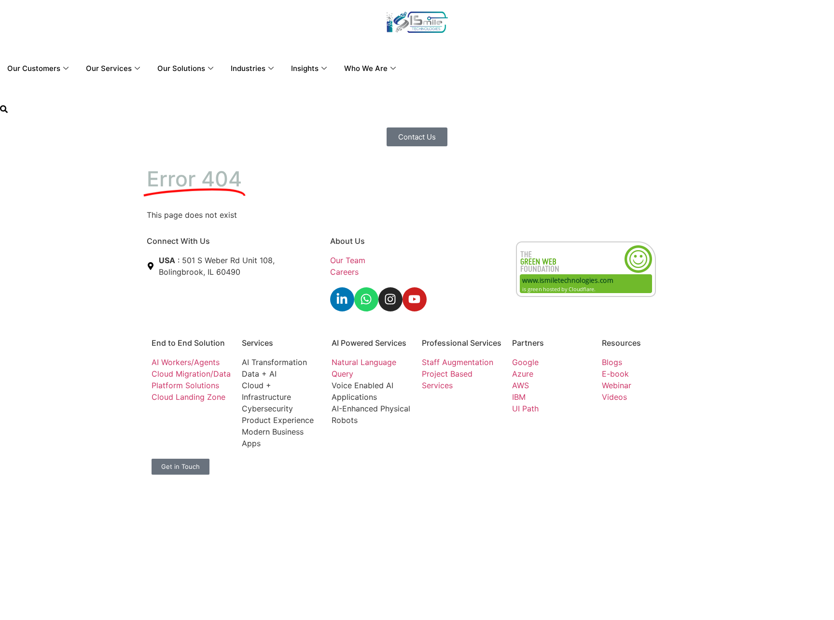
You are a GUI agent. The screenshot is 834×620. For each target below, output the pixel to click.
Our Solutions (181, 68)
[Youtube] (415, 299)
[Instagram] (390, 299)
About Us (347, 241)
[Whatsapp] (366, 299)
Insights (305, 68)
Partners (528, 343)
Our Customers (33, 68)
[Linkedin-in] (342, 299)
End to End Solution (188, 343)
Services (257, 343)
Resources (621, 343)
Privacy (345, 464)
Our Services (109, 68)
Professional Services (461, 343)
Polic (369, 464)
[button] (4, 110)
